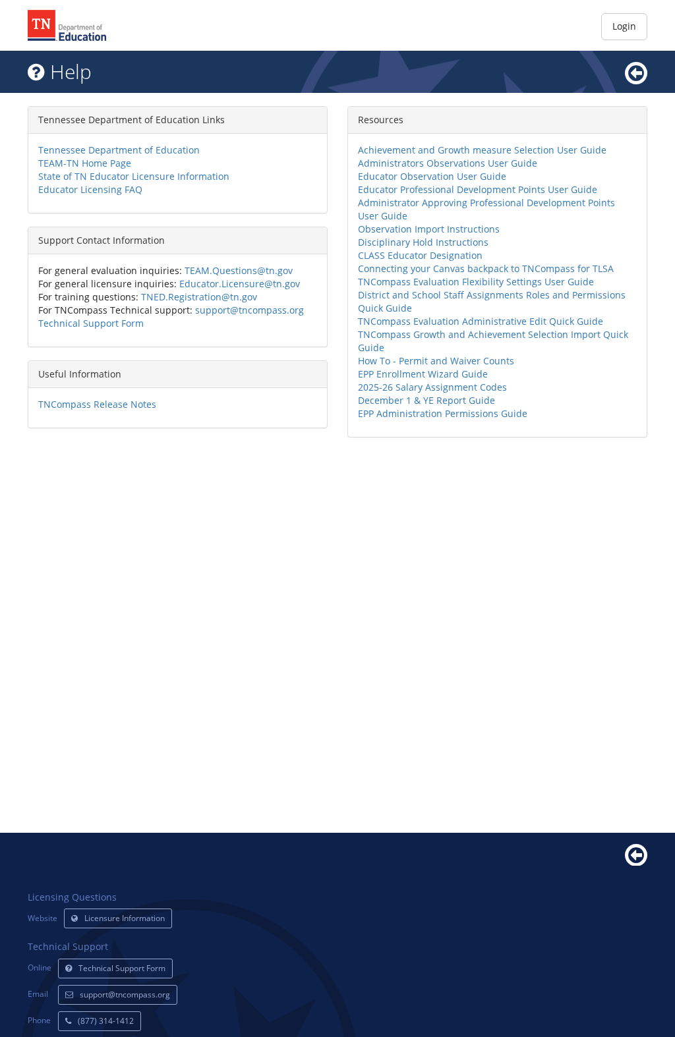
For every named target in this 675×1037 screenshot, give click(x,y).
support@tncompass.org (249, 310)
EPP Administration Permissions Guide (442, 413)
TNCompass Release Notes (97, 404)
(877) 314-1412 (106, 1020)
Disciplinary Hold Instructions (423, 242)
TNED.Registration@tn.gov (199, 297)
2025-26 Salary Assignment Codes (432, 387)
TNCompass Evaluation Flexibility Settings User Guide (476, 281)
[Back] (636, 853)
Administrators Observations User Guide (447, 163)
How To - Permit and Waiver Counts (436, 360)
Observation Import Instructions (429, 229)
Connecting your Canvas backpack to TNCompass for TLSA (486, 268)
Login (624, 26)
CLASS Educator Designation (420, 255)
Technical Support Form (91, 323)
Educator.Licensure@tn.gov (239, 283)
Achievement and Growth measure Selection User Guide (482, 150)
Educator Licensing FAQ (90, 189)
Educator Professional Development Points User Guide (477, 189)
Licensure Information (124, 918)
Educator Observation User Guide (432, 176)
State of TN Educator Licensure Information (133, 176)
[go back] (636, 71)
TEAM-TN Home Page (84, 163)
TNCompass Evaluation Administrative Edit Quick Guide (480, 321)
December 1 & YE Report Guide (426, 400)
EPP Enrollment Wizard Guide (423, 374)
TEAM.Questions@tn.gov (239, 270)
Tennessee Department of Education (119, 150)
